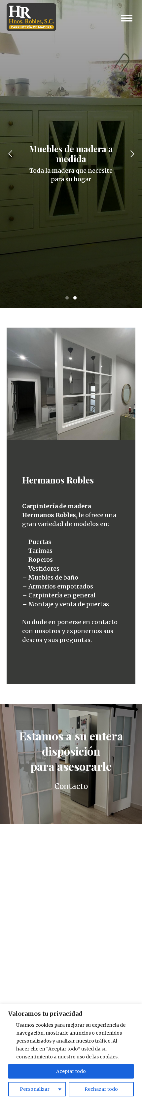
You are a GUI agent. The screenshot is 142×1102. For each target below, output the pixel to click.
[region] (71, 1053)
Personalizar (35, 1089)
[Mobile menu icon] (126, 18)
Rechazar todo (101, 1089)
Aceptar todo (71, 1071)
